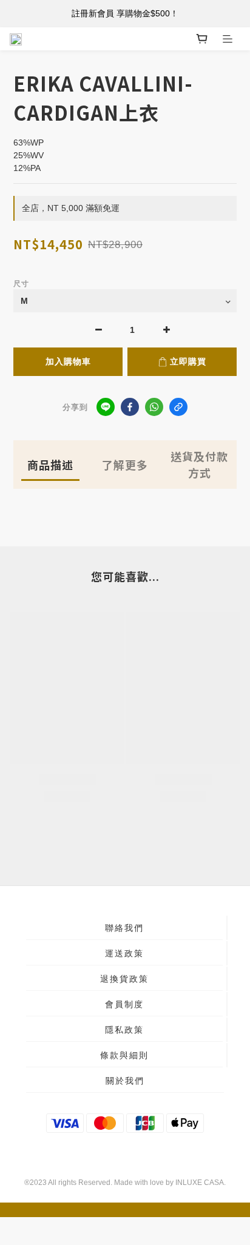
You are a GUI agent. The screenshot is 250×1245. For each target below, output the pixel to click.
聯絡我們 (124, 928)
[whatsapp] (154, 407)
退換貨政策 (124, 979)
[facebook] (130, 407)
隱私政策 (124, 1030)
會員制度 (124, 1004)
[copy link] (178, 407)
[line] (105, 407)
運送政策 (124, 953)
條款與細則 (124, 1055)
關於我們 (125, 1081)
